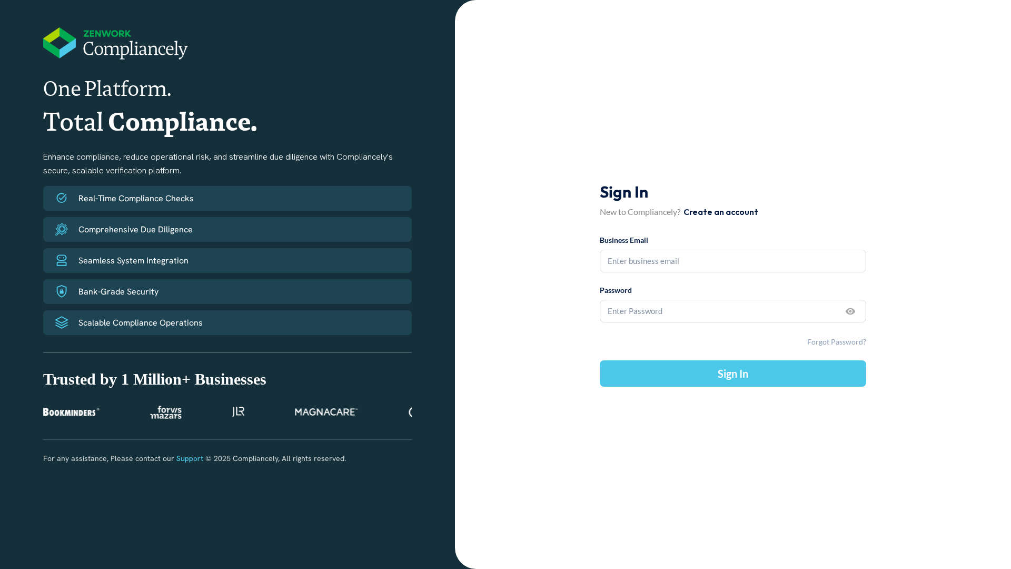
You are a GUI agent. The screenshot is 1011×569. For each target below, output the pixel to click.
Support (189, 458)
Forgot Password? (836, 341)
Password (616, 290)
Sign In (733, 373)
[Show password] (850, 311)
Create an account (720, 212)
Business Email (624, 240)
